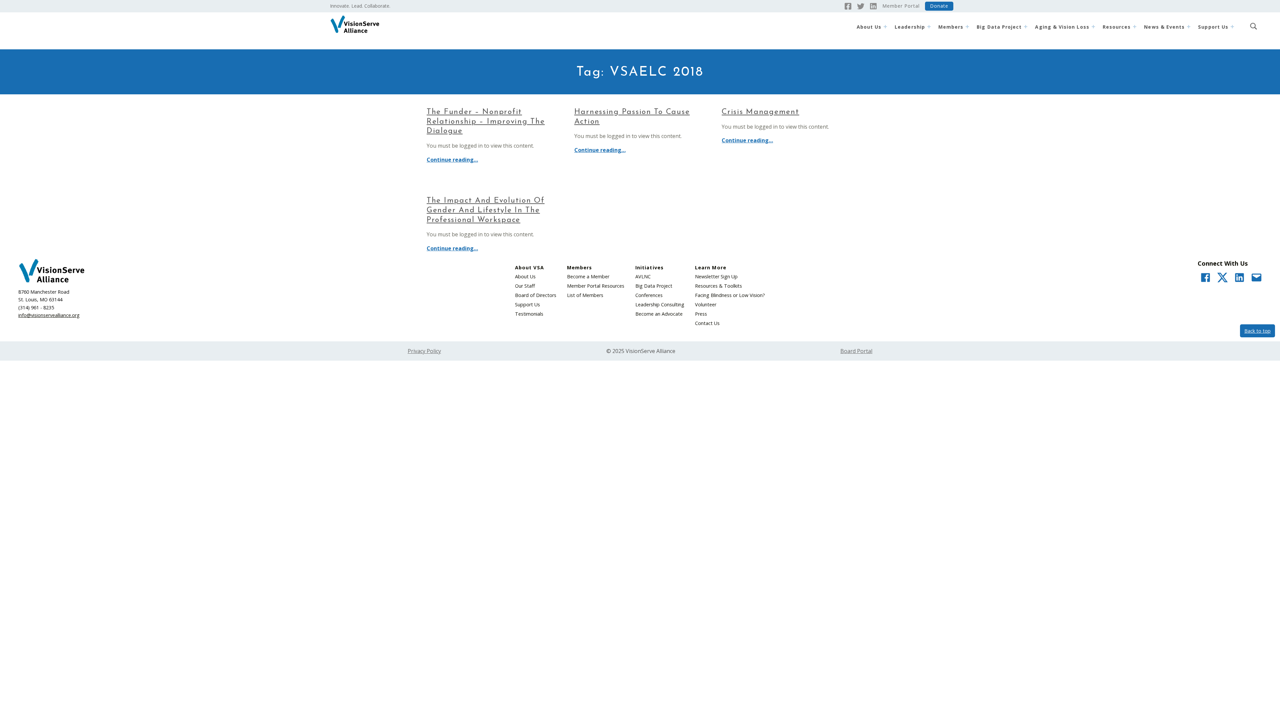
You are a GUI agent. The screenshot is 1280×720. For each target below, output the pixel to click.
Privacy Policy (424, 351)
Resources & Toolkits (718, 286)
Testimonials (529, 314)
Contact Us (707, 323)
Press (701, 314)
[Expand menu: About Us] (885, 27)
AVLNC (643, 276)
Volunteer (705, 304)
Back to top (1257, 331)
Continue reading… (452, 159)
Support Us (527, 304)
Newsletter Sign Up (716, 276)
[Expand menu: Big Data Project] (1026, 27)
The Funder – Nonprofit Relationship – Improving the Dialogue (486, 121)
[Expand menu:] (1232, 27)
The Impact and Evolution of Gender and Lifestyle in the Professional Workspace (486, 210)
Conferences (649, 295)
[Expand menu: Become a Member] (967, 27)
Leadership (910, 27)
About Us (869, 27)
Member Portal (901, 6)
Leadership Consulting (659, 304)
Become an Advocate (659, 314)
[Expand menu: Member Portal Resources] (1135, 27)
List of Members (585, 295)
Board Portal (856, 351)
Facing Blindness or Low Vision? (730, 295)
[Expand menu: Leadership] (929, 27)
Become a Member (588, 276)
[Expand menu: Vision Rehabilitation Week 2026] (1189, 27)
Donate (939, 6)
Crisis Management (760, 112)
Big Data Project (999, 27)
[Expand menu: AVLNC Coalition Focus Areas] (1093, 27)
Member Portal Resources (595, 286)
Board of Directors (535, 295)
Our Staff (525, 286)
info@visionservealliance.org (49, 315)
